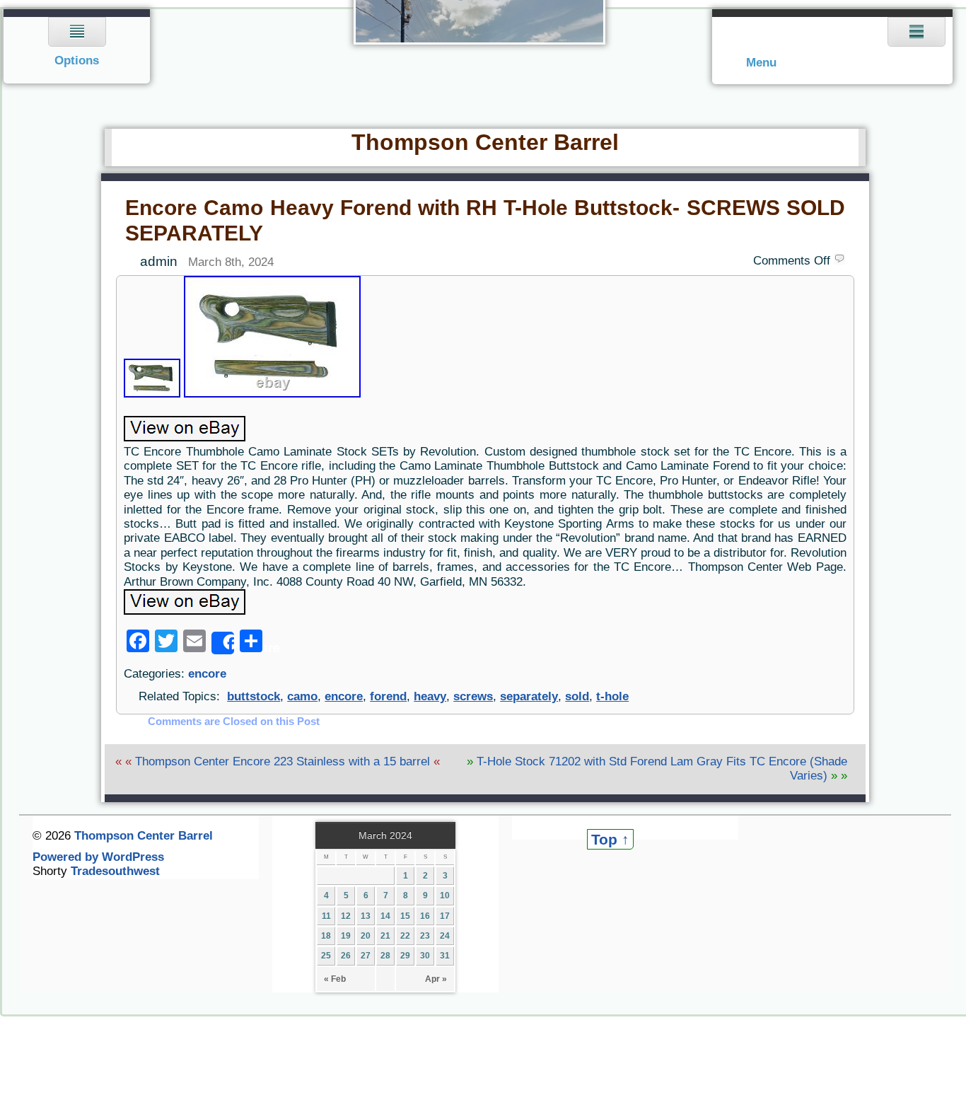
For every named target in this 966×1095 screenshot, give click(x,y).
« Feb (335, 979)
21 (385, 936)
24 (445, 936)
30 (425, 956)
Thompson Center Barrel (485, 142)
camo (302, 696)
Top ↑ (610, 839)
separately (529, 696)
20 (366, 936)
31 (445, 956)
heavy (430, 696)
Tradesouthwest (115, 871)
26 (346, 956)
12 (346, 916)
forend (388, 696)
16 (425, 916)
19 (346, 936)
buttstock (253, 696)
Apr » (436, 979)
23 (425, 936)
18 (326, 936)
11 (326, 916)
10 (445, 895)
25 (326, 956)
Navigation (77, 46)
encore (207, 673)
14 (385, 916)
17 (445, 916)
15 (405, 916)
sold (577, 696)
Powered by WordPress (98, 857)
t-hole (612, 696)
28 (385, 956)
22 (405, 936)
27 (366, 956)
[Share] (223, 643)
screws (473, 696)
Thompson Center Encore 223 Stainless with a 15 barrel (282, 761)
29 (405, 956)
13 (366, 916)
